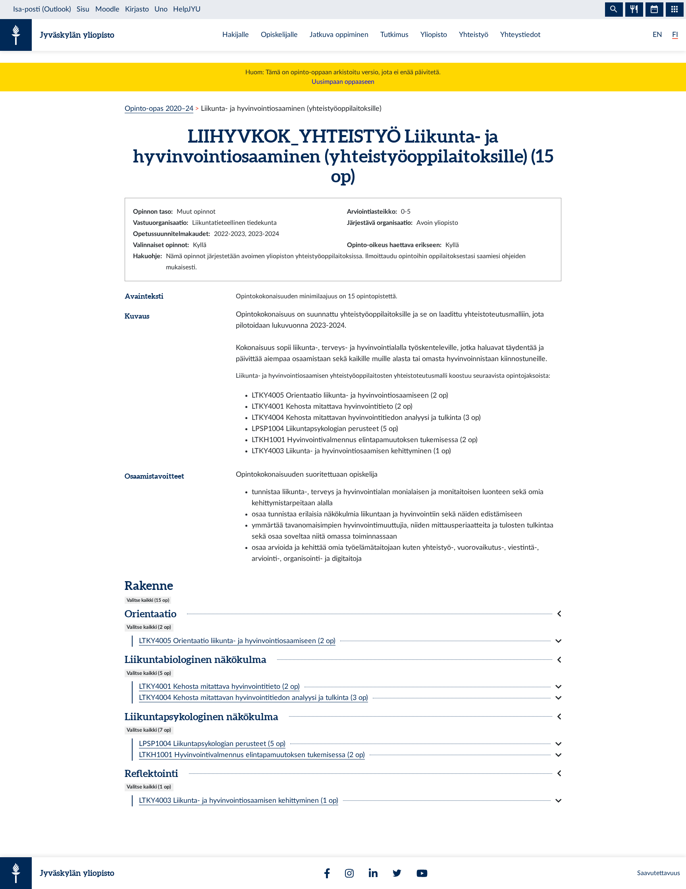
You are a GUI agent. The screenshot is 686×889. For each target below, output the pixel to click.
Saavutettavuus (658, 873)
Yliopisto (433, 34)
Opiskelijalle (279, 34)
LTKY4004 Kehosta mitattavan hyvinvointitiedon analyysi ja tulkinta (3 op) (253, 697)
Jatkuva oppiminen (339, 34)
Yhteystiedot (520, 34)
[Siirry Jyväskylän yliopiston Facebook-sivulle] (327, 873)
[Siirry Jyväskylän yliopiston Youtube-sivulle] (422, 873)
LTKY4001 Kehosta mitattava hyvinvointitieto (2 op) (219, 686)
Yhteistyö (473, 34)
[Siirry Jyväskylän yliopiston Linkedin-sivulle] (373, 873)
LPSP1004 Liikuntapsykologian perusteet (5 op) (212, 743)
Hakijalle (235, 34)
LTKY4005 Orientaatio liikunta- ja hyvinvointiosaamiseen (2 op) (237, 641)
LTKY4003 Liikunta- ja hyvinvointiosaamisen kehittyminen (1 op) (238, 800)
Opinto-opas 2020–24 (159, 108)
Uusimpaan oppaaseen (343, 82)
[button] (343, 614)
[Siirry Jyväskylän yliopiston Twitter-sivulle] (397, 873)
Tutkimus (394, 34)
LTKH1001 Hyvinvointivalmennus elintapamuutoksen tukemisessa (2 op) (252, 755)
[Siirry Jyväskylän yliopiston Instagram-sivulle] (349, 873)
